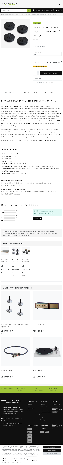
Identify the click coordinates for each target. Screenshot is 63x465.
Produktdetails (10, 92)
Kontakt (29, 404)
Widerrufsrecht (44, 406)
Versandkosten (49, 82)
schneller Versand (7, 388)
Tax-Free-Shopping (42, 418)
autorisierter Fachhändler (52, 390)
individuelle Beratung (21, 390)
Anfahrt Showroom (30, 411)
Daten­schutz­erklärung (31, 456)
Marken (17, 14)
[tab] (9, 92)
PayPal (36, 461)
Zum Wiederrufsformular (45, 409)
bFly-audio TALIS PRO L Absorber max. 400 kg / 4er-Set (16, 260)
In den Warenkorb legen (50, 73)
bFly (22, 14)
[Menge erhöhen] (38, 72)
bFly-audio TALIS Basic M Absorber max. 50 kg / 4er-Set (15, 325)
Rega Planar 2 (37, 370)
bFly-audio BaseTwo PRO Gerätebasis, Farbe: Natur (5, 260)
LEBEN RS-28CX (38, 324)
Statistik (16, 459)
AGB (41, 414)
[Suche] (29, 10)
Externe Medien (9, 461)
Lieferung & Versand (51, 92)
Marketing (25, 459)
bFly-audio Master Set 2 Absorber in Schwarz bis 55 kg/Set (26, 260)
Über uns (29, 406)
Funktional (8, 463)
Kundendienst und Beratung (56, 405)
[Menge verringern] (38, 74)
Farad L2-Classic (6, 370)
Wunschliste (37, 78)
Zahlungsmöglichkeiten (46, 412)
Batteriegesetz (31, 408)
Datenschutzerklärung (33, 414)
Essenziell (7, 459)
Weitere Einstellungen (18, 463)
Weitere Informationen (29, 92)
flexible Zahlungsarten (38, 390)
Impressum (43, 404)
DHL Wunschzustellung (23, 461)
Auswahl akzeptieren (52, 453)
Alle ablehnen (52, 450)
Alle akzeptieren (51, 447)
